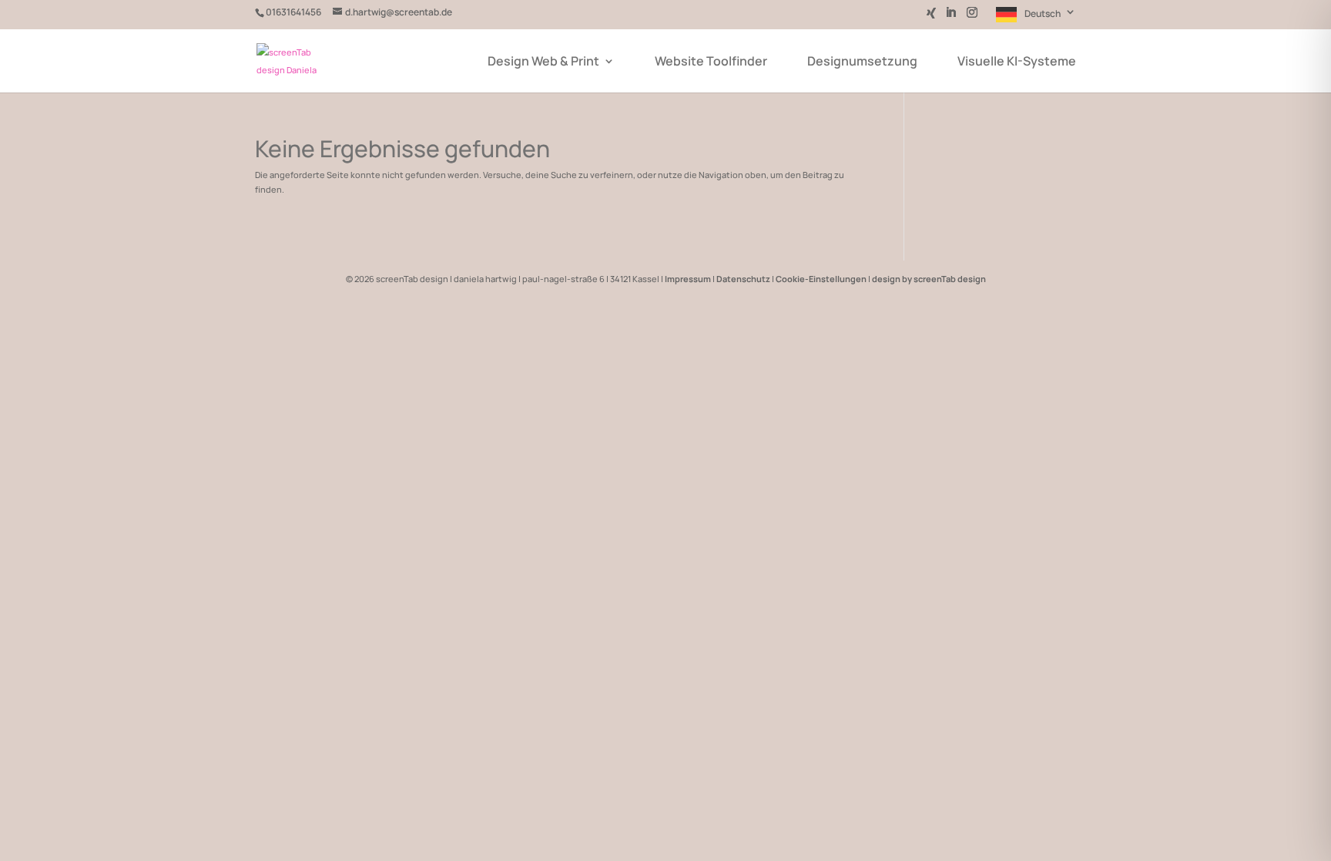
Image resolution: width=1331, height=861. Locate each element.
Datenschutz (743, 278)
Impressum (688, 278)
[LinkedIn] (950, 17)
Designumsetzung (862, 62)
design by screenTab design (929, 278)
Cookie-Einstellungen (821, 278)
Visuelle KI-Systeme (1016, 62)
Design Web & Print (543, 62)
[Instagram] (972, 17)
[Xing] (931, 17)
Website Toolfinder (711, 62)
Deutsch (1042, 13)
